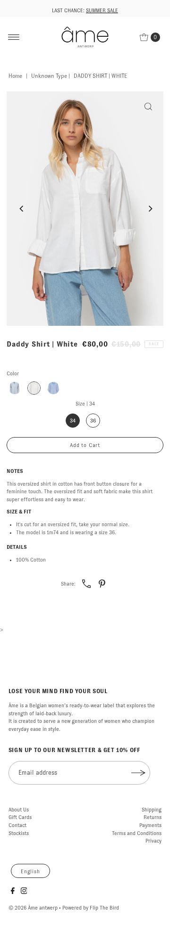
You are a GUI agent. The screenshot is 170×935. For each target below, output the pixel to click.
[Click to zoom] (148, 106)
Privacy (153, 841)
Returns (153, 817)
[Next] (150, 209)
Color (13, 373)
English (30, 871)
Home (15, 76)
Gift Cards (20, 817)
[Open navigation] (14, 37)
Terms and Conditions (137, 833)
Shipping (152, 809)
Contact (17, 825)
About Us (18, 809)
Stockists (18, 833)
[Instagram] (24, 892)
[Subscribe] (138, 773)
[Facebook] (13, 892)
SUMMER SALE (102, 10)
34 (73, 420)
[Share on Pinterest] (102, 583)
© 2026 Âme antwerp (33, 907)
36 (93, 420)
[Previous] (21, 209)
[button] (15, 388)
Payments (150, 825)
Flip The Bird (104, 907)
